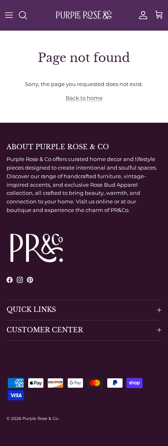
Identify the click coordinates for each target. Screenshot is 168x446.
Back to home (84, 98)
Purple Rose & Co (40, 418)
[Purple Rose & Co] (84, 15)
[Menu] (9, 15)
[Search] (27, 15)
